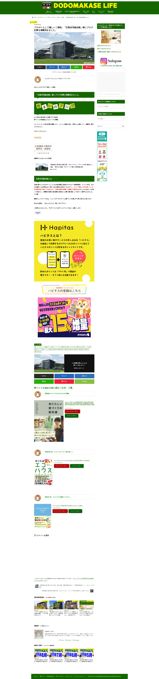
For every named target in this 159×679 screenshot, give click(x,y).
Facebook (68, 640)
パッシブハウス (56, 347)
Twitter (62, 640)
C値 (56, 349)
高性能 (81, 349)
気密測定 (61, 349)
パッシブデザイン (40, 347)
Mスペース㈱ (86, 12)
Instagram (76, 640)
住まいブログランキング (104, 48)
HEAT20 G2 (38, 351)
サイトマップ (101, 12)
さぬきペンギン (49, 631)
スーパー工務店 (87, 347)
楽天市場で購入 (72, 411)
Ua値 (87, 349)
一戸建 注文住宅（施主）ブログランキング (109, 51)
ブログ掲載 (38, 344)
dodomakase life (107, 676)
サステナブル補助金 (47, 349)
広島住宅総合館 (69, 349)
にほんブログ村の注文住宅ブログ (72, 12)
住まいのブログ (49, 203)
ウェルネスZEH (72, 347)
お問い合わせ (111, 12)
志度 (77, 349)
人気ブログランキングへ (104, 45)
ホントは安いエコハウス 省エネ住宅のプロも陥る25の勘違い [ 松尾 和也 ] (72, 460)
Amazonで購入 (71, 415)
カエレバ (71, 408)
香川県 (64, 347)
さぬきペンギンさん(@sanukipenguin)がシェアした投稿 (112, 94)
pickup (79, 347)
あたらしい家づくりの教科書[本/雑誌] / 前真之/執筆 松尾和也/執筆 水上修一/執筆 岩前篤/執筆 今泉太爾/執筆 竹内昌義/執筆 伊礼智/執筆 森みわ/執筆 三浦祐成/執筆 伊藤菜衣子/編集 (79, 403)
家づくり (48, 12)
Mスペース (38, 349)
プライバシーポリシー (80, 676)
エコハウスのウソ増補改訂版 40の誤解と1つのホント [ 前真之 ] (68, 505)
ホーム (93, 12)
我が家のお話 (59, 12)
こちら (44, 131)
